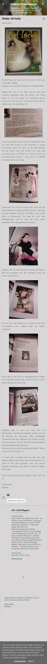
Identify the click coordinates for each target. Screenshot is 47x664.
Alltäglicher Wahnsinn (16, 501)
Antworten (17, 559)
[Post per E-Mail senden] (8, 496)
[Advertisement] (23, 629)
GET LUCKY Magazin (20, 510)
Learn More (20, 661)
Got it (31, 661)
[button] (43, 19)
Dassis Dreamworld (23, 4)
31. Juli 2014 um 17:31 (20, 512)
